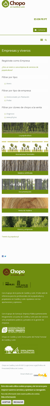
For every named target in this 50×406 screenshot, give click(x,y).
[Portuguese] (45, 20)
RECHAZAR (18, 402)
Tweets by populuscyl (10, 236)
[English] (38, 20)
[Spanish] (35, 20)
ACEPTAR (6, 402)
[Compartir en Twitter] (5, 256)
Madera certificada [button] (25, 173)
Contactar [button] (41, 30)
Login (27, 365)
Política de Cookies (16, 368)
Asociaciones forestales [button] (25, 154)
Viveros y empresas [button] (25, 229)
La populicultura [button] (25, 135)
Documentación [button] (25, 192)
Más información (8, 397)
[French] (42, 20)
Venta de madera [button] (25, 210)
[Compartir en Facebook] (3, 256)
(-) (5, 83)
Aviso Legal (33, 365)
